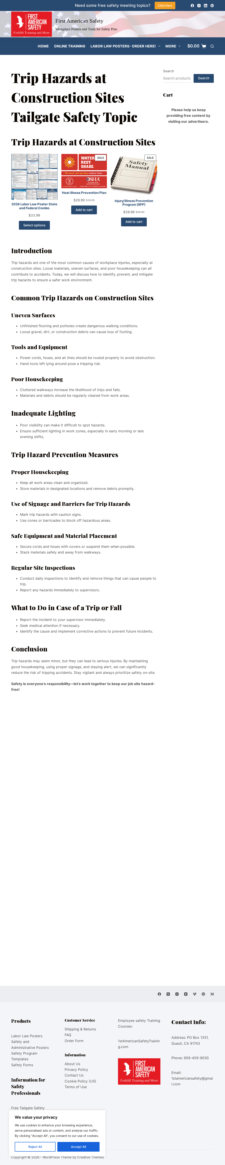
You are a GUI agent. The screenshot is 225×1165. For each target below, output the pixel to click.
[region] (57, 1133)
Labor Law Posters (26, 1036)
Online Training (69, 46)
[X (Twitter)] (168, 994)
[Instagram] (199, 5)
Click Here (165, 5)
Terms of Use (76, 1087)
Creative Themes (90, 1157)
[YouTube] (185, 994)
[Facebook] (192, 5)
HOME (43, 46)
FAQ (68, 1035)
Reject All (35, 1147)
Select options (34, 225)
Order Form (74, 1041)
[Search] (212, 46)
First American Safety (79, 21)
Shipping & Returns (80, 1029)
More (170, 46)
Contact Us (74, 1075)
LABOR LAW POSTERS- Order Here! (123, 46)
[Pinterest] (212, 5)
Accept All (78, 1147)
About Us (72, 1064)
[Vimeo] (194, 994)
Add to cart (84, 210)
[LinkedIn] (205, 5)
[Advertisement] (84, 728)
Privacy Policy (76, 1069)
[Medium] (212, 994)
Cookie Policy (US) (80, 1081)
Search (168, 71)
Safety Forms (22, 1065)
